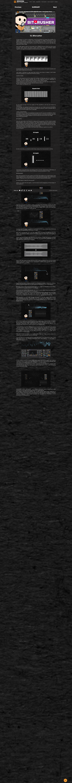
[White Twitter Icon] (31, 190)
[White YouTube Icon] (19, 190)
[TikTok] (22, 190)
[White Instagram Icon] (24, 190)
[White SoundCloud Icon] (29, 190)
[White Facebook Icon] (26, 190)
